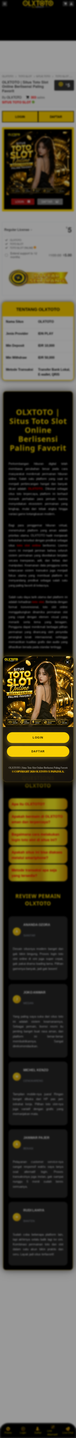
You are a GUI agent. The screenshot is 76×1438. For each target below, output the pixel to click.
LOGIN (38, 737)
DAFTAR (38, 751)
